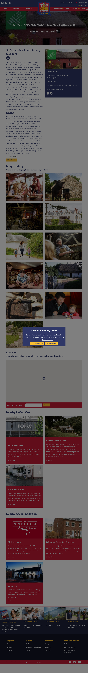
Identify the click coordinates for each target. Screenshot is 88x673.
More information (47, 340)
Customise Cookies (37, 343)
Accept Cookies (51, 343)
